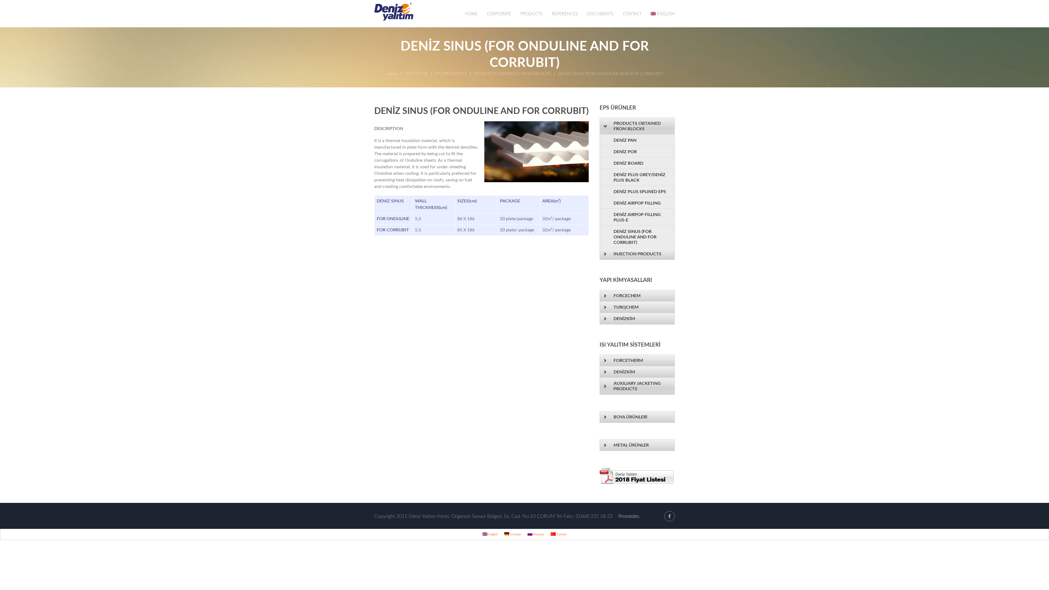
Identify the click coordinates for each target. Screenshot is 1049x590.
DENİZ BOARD (628, 163)
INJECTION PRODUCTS (637, 254)
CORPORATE (499, 14)
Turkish (561, 534)
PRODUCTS (531, 14)
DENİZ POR (625, 152)
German (515, 534)
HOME (471, 14)
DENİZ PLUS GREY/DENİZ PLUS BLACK (639, 177)
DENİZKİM (624, 319)
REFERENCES (565, 14)
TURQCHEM (626, 307)
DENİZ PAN (625, 140)
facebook (669, 516)
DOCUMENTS (600, 14)
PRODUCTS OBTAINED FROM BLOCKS (512, 74)
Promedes (628, 516)
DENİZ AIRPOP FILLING (637, 203)
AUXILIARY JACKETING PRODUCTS (637, 386)
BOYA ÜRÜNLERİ (630, 417)
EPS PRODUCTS (451, 74)
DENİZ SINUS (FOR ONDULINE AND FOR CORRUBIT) (635, 237)
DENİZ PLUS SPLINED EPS (640, 192)
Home (392, 74)
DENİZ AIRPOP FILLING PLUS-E (637, 217)
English (666, 14)
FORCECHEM (627, 296)
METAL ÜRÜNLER (631, 445)
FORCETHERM (628, 360)
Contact (632, 14)
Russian (538, 534)
